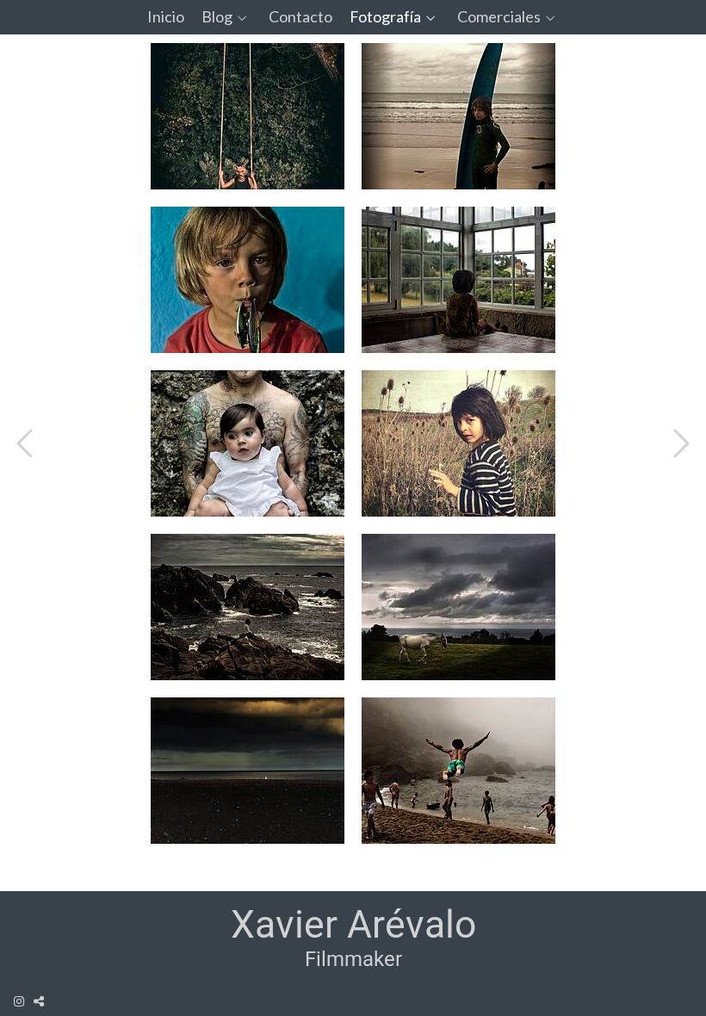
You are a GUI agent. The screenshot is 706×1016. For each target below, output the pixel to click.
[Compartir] (38, 1001)
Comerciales (499, 17)
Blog (216, 17)
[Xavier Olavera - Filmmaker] (353, 938)
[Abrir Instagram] (19, 1001)
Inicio (165, 17)
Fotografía (385, 17)
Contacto (300, 17)
